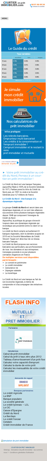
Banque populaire (12, 398)
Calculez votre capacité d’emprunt (21, 362)
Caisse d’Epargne (12, 410)
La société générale (13, 401)
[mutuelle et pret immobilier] (23, 312)
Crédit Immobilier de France (18, 424)
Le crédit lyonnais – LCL (16, 404)
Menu (4, 18)
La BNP (7, 396)
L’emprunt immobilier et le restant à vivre (23, 149)
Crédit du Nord (11, 413)
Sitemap (7, 450)
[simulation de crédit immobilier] (23, 94)
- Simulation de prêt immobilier (21, 450)
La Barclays (9, 416)
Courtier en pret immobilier (22, 447)
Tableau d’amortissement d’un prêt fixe (24, 359)
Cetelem (7, 421)
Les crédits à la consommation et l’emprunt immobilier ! (22, 143)
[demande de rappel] (23, 384)
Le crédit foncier (12, 419)
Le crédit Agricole (12, 393)
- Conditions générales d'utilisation (21, 452)
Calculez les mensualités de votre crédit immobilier (24, 370)
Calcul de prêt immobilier (16, 353)
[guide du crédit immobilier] (23, 40)
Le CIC (6, 407)
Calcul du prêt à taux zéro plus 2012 (22, 356)
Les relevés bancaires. (16, 135)
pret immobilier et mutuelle (18, 153)
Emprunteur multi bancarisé (19, 138)
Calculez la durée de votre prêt (19, 365)
